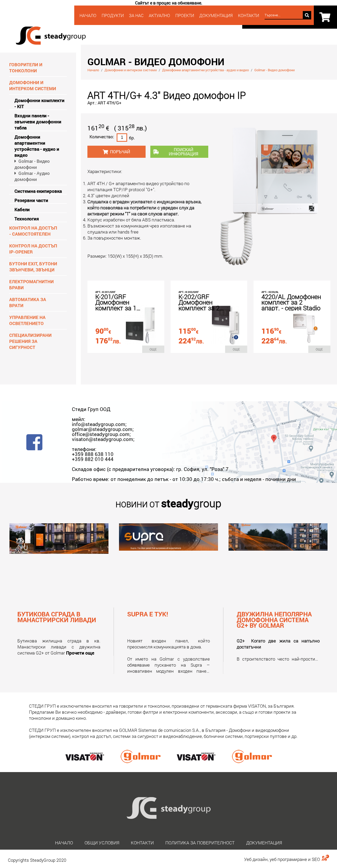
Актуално (159, 15)
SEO (316, 859)
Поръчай (120, 151)
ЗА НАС (136, 15)
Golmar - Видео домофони (274, 70)
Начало (93, 70)
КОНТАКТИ (248, 15)
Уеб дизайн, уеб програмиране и (278, 859)
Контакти (142, 843)
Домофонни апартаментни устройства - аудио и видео (205, 70)
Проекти (184, 15)
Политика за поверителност (200, 843)
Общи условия (102, 843)
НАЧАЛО (88, 15)
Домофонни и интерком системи (131, 70)
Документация (216, 15)
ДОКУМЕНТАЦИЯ (264, 843)
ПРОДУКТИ (113, 15)
